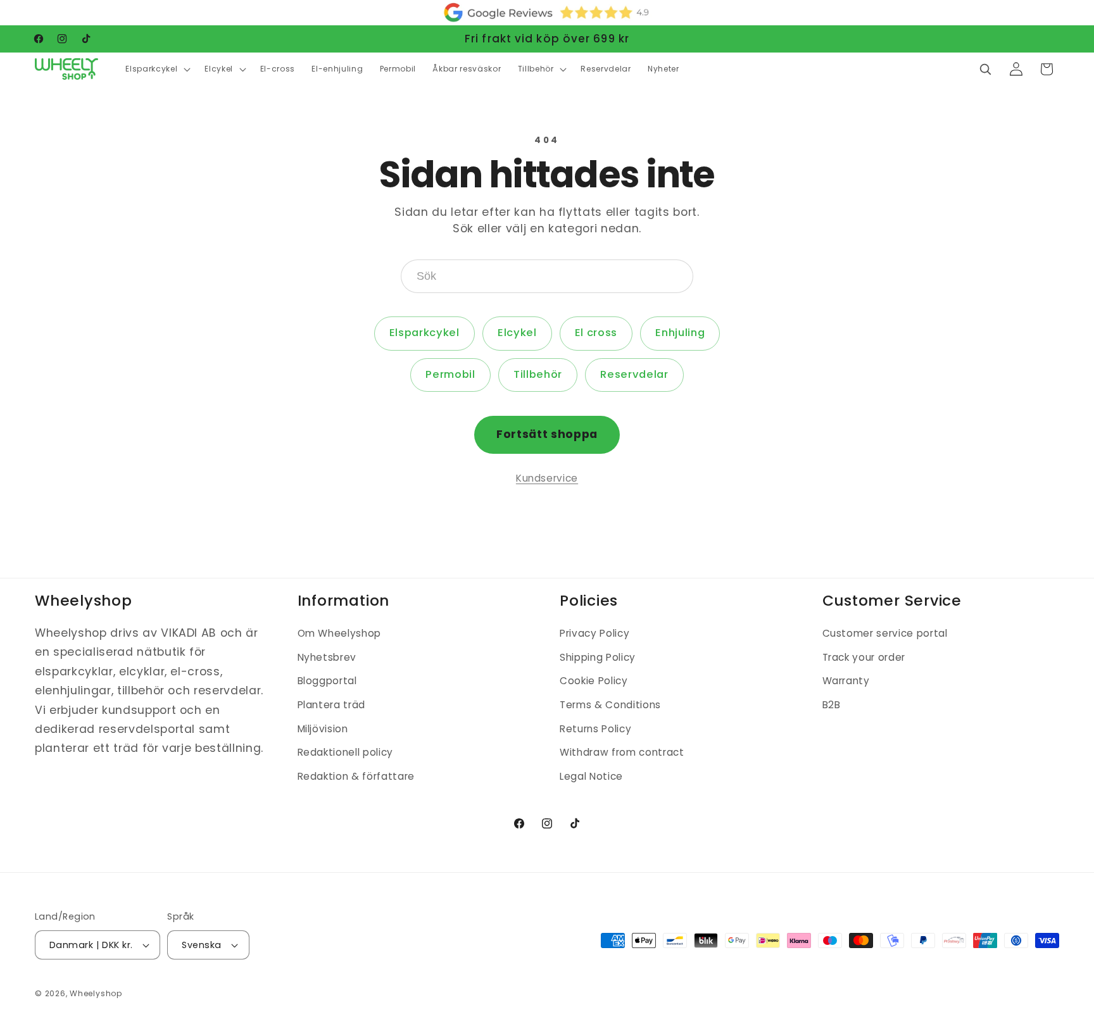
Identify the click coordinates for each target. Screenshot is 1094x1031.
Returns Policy (595, 728)
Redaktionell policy (346, 752)
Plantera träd (332, 704)
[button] (156, 69)
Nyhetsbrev (327, 657)
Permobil (450, 374)
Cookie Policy (594, 681)
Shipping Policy (598, 657)
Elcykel (517, 332)
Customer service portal (885, 633)
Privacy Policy (594, 633)
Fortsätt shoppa (547, 434)
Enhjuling (680, 332)
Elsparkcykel (424, 332)
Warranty (846, 681)
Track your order (864, 657)
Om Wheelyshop (340, 633)
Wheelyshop (96, 993)
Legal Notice (591, 776)
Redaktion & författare (356, 776)
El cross (596, 332)
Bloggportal (327, 681)
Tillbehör (537, 374)
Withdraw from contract (622, 752)
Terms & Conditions (610, 704)
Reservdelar (634, 374)
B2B (831, 704)
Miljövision (323, 728)
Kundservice (547, 478)
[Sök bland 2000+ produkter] (985, 69)
